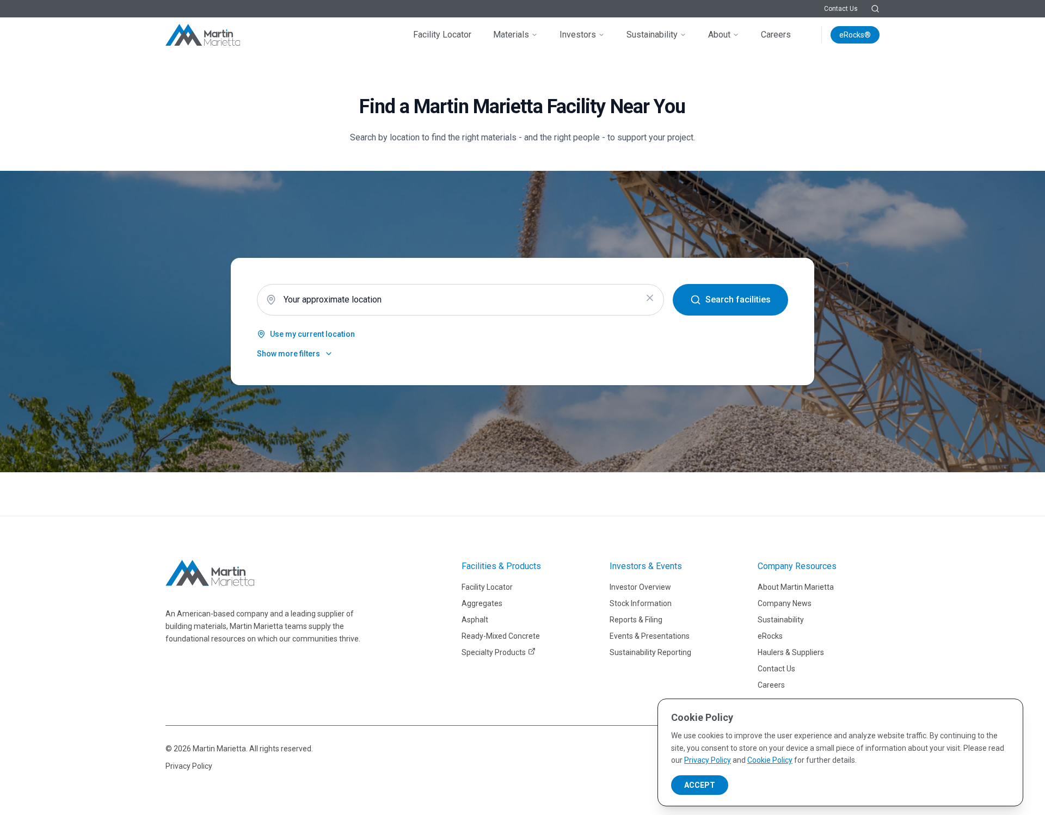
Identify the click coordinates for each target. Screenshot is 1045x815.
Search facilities (738, 299)
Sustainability (652, 34)
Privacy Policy (188, 766)
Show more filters (288, 353)
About (719, 34)
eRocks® (855, 34)
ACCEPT (699, 785)
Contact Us (841, 9)
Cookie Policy (769, 760)
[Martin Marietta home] (209, 573)
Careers (776, 34)
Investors (578, 34)
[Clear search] (649, 298)
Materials (511, 34)
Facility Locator (442, 34)
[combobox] (460, 300)
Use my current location (312, 334)
